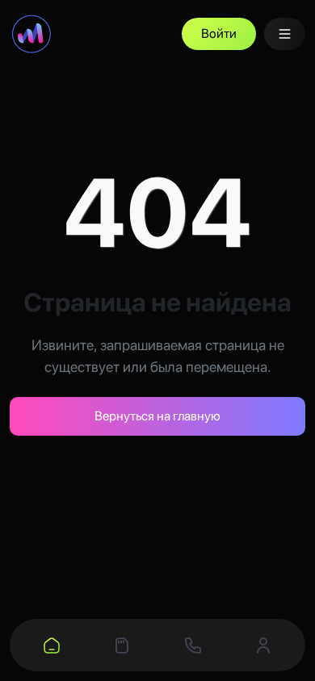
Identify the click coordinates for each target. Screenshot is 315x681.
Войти (219, 33)
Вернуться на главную (157, 416)
